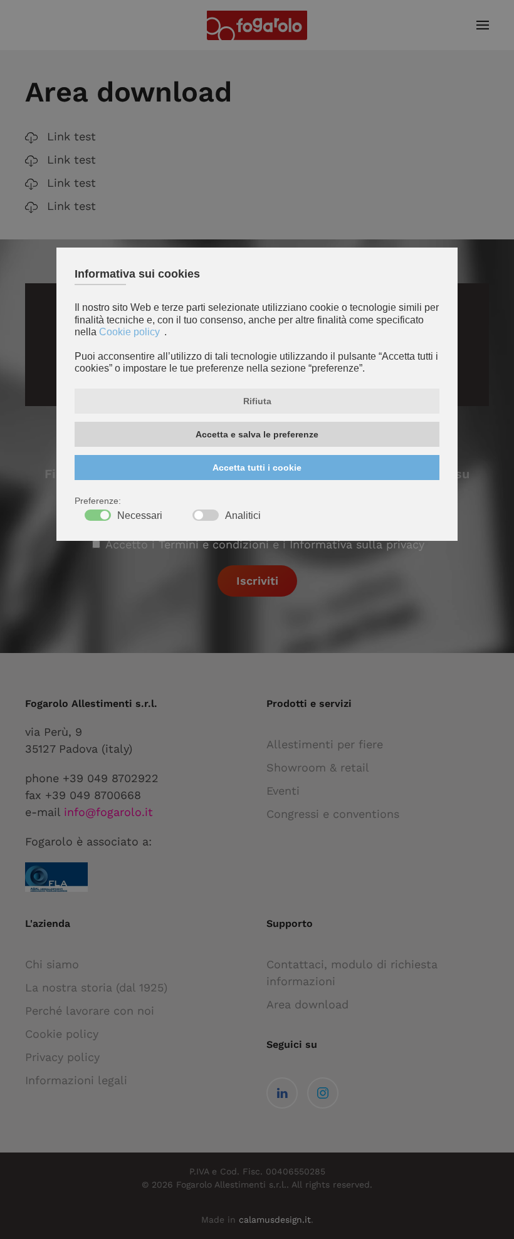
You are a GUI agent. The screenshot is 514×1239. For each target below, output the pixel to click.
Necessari (139, 516)
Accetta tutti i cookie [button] (257, 468)
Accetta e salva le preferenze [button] (257, 434)
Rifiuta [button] (257, 401)
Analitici (243, 516)
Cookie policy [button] (129, 332)
